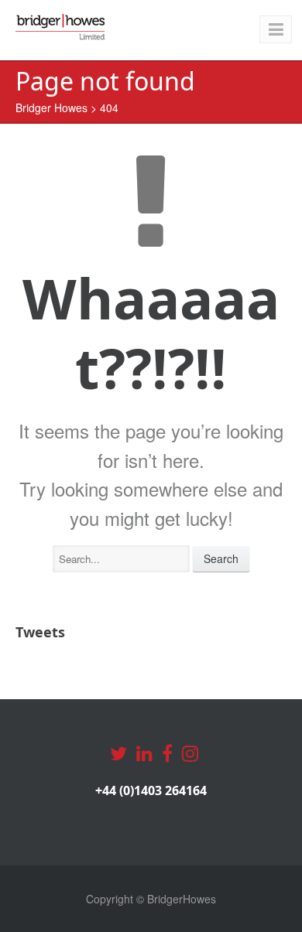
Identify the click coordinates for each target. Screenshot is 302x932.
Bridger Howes (51, 107)
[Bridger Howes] (61, 27)
